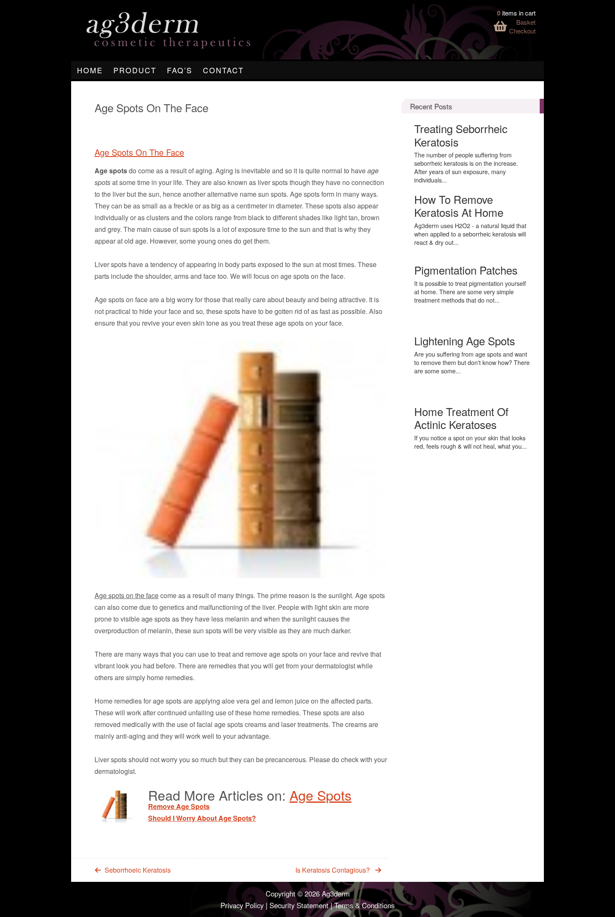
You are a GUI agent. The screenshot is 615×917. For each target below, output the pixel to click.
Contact (223, 70)
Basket (526, 22)
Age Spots (320, 794)
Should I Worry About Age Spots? (202, 818)
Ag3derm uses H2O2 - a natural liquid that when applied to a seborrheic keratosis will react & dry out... (470, 234)
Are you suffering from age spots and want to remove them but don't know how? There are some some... (472, 362)
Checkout (522, 30)
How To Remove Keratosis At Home (458, 205)
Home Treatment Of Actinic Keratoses (461, 417)
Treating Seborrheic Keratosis (460, 135)
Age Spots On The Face (139, 152)
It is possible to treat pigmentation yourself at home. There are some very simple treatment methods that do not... (470, 291)
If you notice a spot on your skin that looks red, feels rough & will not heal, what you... (470, 442)
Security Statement (298, 905)
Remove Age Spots (179, 806)
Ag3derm (336, 894)
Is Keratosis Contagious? (332, 870)
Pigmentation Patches (466, 269)
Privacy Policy (242, 905)
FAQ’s (179, 70)
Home (90, 70)
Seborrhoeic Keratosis (138, 870)
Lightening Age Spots (464, 340)
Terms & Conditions (364, 905)
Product (134, 70)
